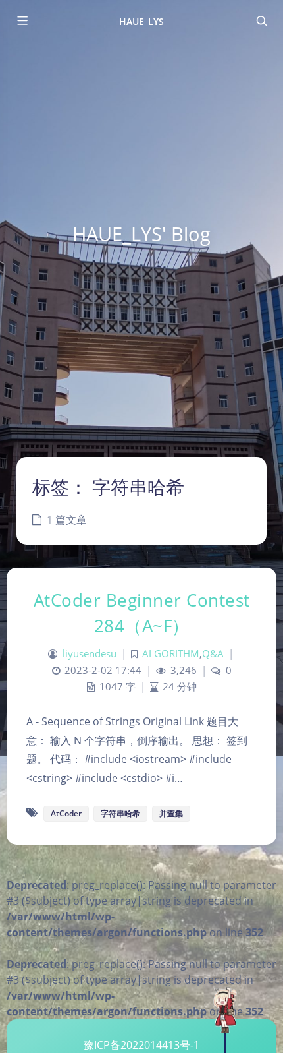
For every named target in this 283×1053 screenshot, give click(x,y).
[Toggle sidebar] (22, 21)
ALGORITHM (170, 653)
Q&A (213, 653)
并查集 (171, 813)
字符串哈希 (120, 813)
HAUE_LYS (141, 21)
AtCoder (66, 813)
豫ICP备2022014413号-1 (141, 1045)
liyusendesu (89, 653)
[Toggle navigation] (261, 21)
